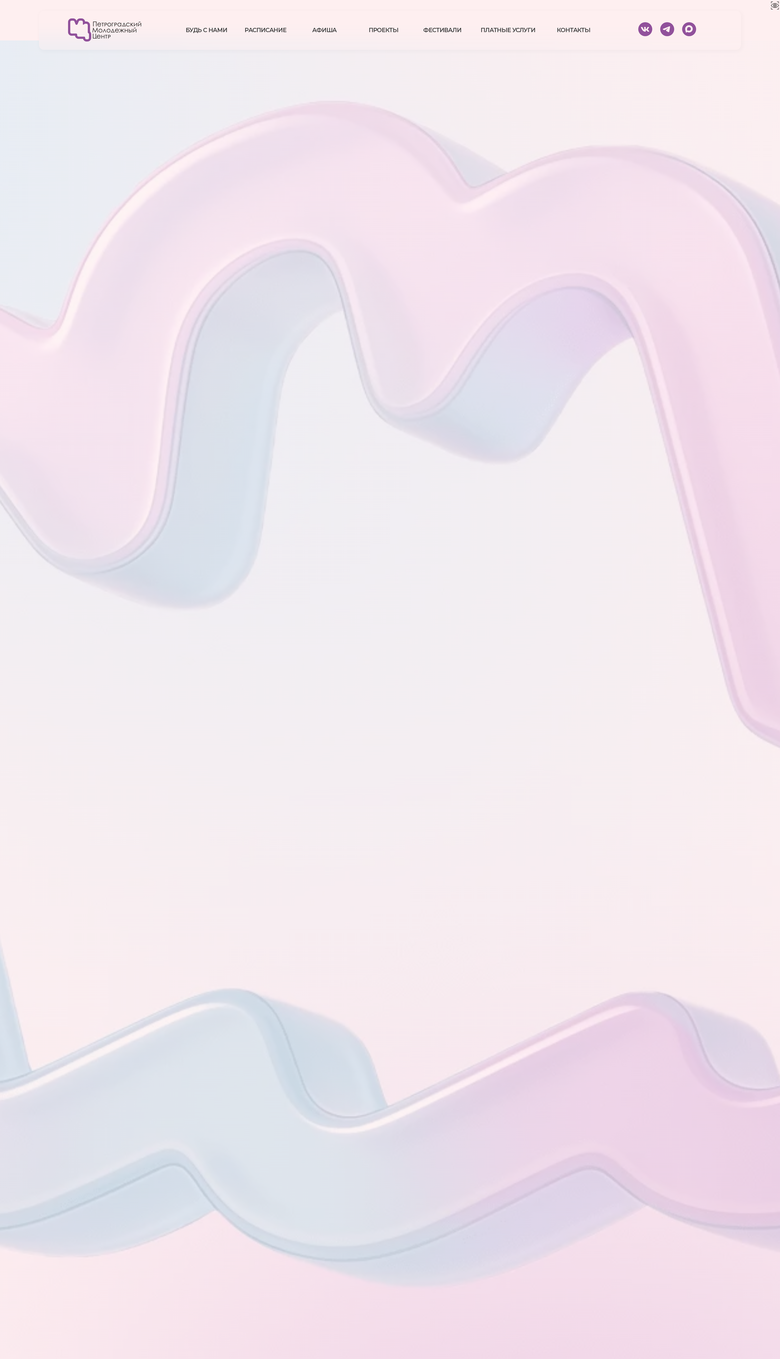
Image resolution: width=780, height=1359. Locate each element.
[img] (104, 30)
